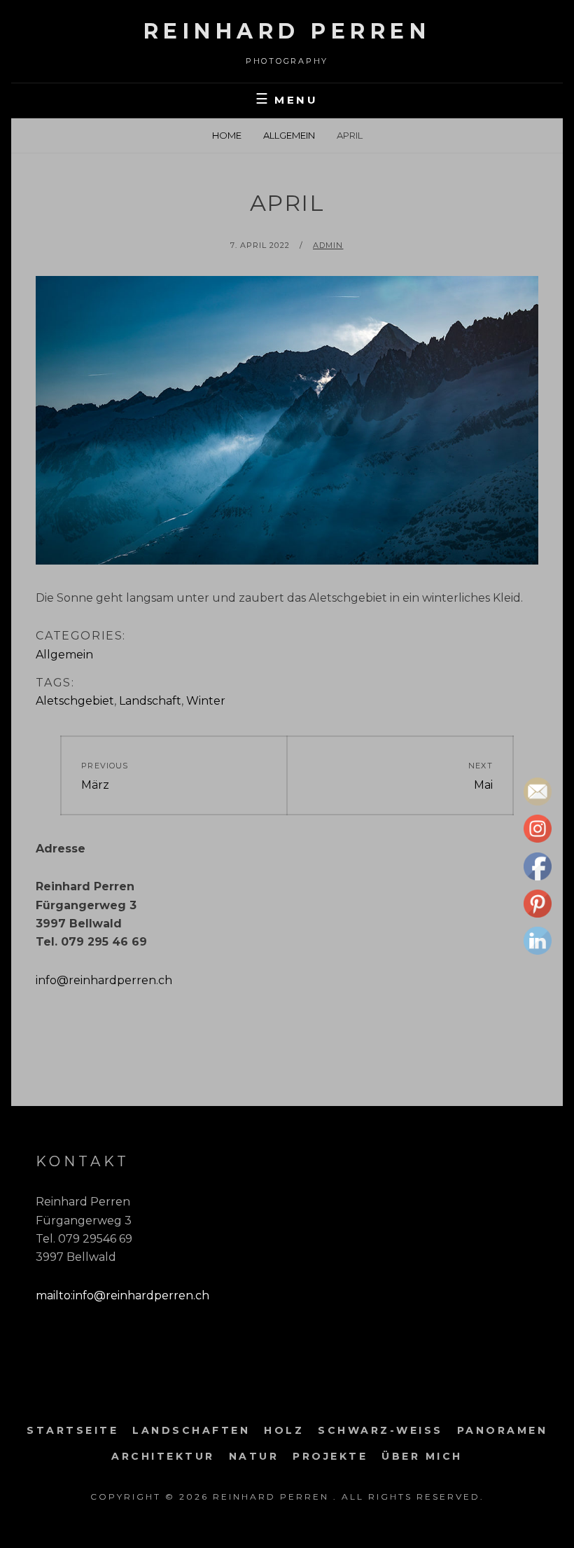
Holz (284, 1430)
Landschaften (191, 1430)
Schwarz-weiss (380, 1430)
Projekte (330, 1456)
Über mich (422, 1456)
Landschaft (150, 700)
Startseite (72, 1430)
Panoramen (502, 1430)
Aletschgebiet (75, 700)
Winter (205, 700)
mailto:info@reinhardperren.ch (122, 1295)
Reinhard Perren (287, 31)
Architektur (163, 1456)
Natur (254, 1456)
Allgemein (289, 135)
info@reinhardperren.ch (104, 980)
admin (328, 245)
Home (226, 135)
